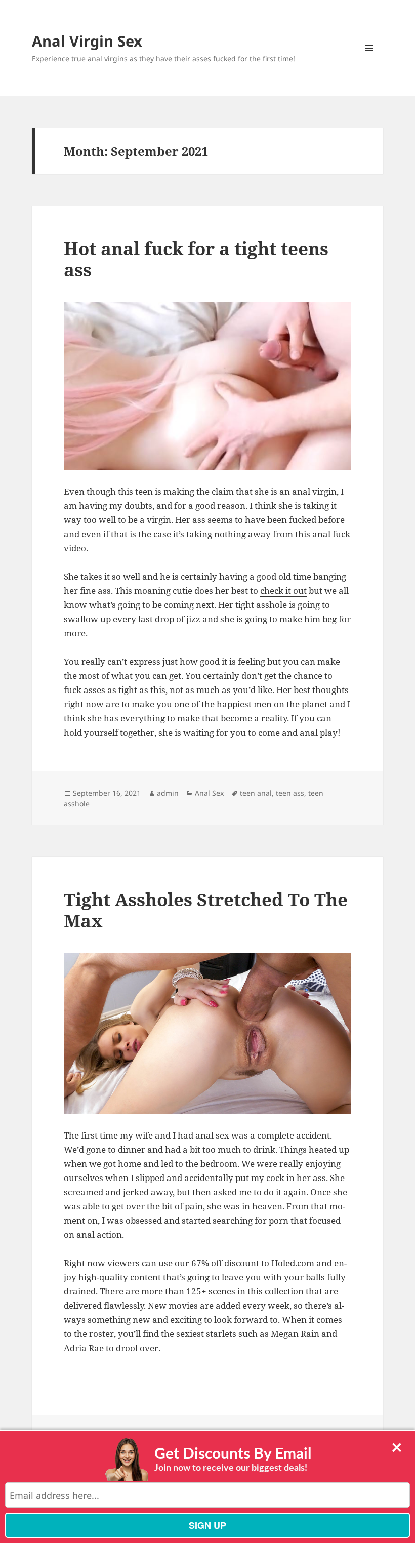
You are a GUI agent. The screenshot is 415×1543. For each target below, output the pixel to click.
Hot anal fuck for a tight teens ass (196, 258)
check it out (283, 590)
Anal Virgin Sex (87, 41)
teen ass (290, 793)
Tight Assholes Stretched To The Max (206, 909)
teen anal (256, 793)
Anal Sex (209, 793)
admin (168, 793)
